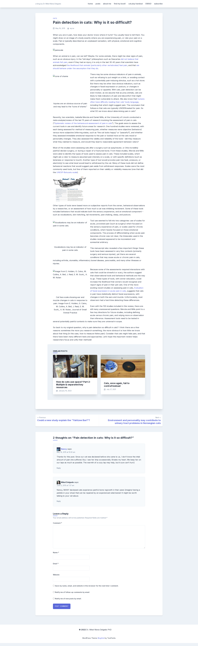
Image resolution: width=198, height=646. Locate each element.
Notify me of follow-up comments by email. (72, 592)
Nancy (64, 449)
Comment (57, 523)
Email (56, 564)
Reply (59, 468)
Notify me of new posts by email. (68, 599)
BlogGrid (101, 638)
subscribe (158, 4)
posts (98, 4)
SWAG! (148, 4)
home (90, 4)
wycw (72, 28)
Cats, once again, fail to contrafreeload (116, 384)
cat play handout (135, 4)
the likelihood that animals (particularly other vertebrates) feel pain (97, 65)
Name (56, 552)
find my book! (120, 4)
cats (55, 18)
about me (107, 4)
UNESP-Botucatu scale (66, 172)
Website (56, 575)
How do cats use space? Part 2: (73, 384)
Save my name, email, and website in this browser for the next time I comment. (86, 586)
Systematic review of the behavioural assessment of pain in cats (83, 123)
